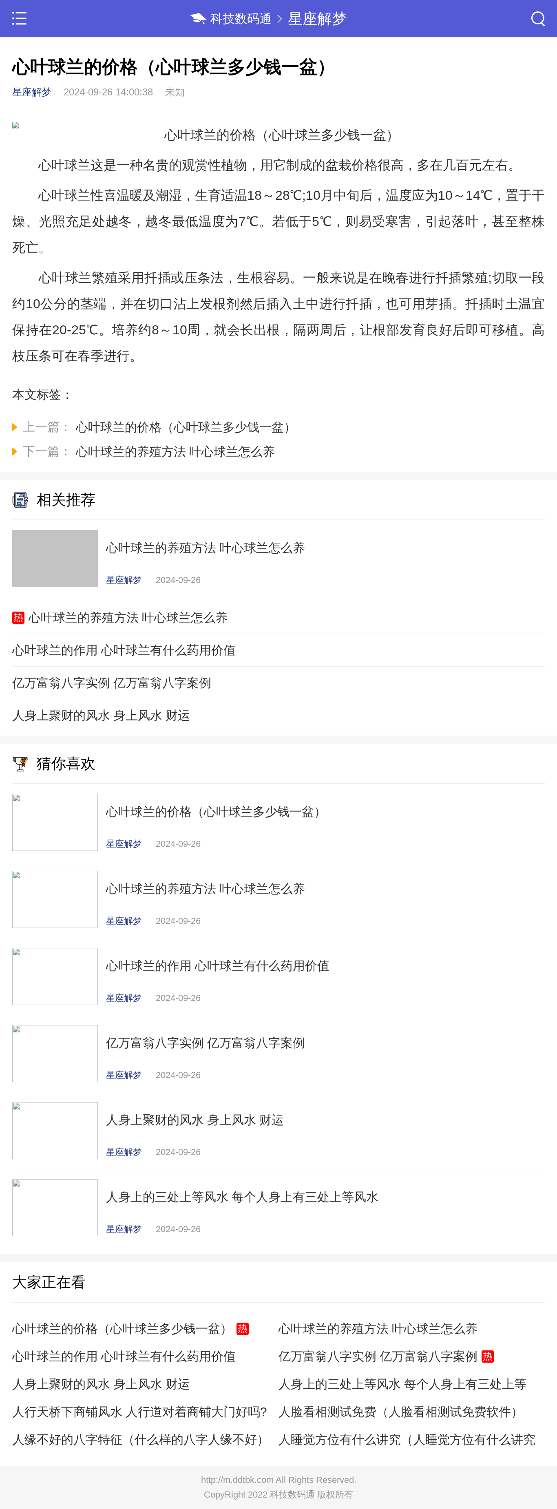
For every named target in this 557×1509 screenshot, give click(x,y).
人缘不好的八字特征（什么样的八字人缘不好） (140, 1439)
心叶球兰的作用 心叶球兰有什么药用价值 (124, 650)
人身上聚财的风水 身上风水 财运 (101, 715)
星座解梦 (317, 18)
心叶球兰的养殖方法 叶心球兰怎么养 (128, 617)
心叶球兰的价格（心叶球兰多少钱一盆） (122, 1328)
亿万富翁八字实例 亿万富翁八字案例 (111, 682)
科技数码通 (241, 18)
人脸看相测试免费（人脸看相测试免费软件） (400, 1411)
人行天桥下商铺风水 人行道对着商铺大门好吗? (139, 1411)
